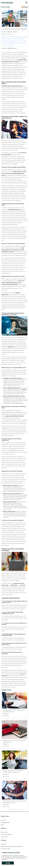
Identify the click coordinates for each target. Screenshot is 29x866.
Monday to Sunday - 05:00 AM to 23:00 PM (11, 846)
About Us (3, 820)
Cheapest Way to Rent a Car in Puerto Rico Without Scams (14, 710)
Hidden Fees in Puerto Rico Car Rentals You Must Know (14, 741)
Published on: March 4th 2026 (8, 34)
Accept (8, 863)
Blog (2, 825)
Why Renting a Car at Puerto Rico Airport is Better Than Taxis (12, 771)
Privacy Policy (19, 858)
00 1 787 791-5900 (5, 849)
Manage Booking (5, 822)
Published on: (6, 714)
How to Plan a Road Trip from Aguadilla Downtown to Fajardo (14, 801)
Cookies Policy (4, 859)
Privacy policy (4, 832)
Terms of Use (4, 837)
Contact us (3, 844)
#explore (25, 7)
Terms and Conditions (6, 834)
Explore (10, 48)
